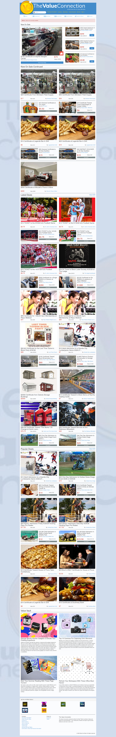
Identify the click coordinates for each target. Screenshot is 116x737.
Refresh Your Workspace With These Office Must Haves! (76, 682)
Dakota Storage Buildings (51, 398)
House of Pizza (53, 573)
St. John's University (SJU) (51, 226)
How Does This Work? (52, 12)
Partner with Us (25, 721)
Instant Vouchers (72, 12)
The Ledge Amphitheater (89, 273)
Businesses (65, 12)
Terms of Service (25, 723)
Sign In (82, 12)
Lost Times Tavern (53, 352)
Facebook (49, 717)
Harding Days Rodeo (52, 527)
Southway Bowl (91, 606)
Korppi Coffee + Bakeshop (86, 107)
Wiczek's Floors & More (51, 191)
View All (91, 195)
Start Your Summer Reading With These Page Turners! (37, 682)
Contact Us (24, 720)
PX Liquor (45, 106)
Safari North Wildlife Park (48, 536)
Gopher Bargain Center (32, 59)
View (92, 35)
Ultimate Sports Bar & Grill (86, 490)
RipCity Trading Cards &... (89, 398)
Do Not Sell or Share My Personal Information (31, 728)
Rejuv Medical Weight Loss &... (50, 319)
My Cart (78, 12)
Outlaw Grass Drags (47, 440)
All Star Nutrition (46, 152)
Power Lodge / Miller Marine (49, 359)
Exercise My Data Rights (27, 727)
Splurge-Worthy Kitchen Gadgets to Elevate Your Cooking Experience (38, 639)
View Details (48, 111)
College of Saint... (46, 490)
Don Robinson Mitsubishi (89, 431)
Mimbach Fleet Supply (52, 98)
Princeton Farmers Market (87, 56)
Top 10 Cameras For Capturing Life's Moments (75, 638)
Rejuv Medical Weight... (48, 282)
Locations (60, 12)
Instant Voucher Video (26, 719)
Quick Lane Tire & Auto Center (50, 431)
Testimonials (24, 725)
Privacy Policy (25, 724)
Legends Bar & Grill (52, 145)
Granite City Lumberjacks (89, 352)
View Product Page (42, 62)
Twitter (48, 719)
